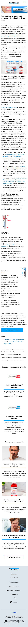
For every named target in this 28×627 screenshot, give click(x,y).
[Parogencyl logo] (14, 3)
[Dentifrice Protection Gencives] (14, 407)
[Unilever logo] (14, 614)
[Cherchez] (2, 3)
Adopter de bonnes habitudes (9, 107)
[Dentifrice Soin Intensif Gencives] (14, 376)
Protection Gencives (13, 36)
